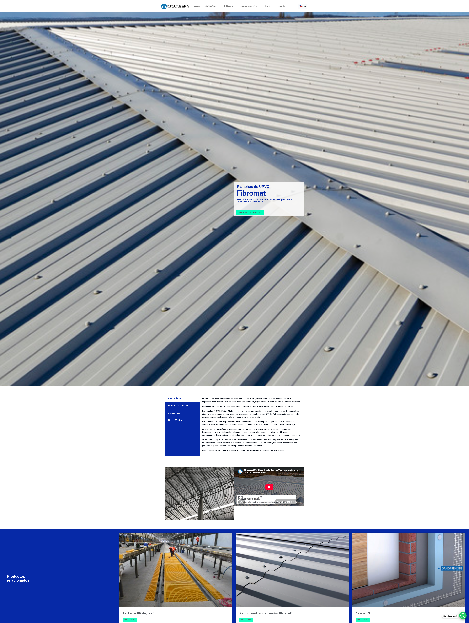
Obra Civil (268, 6)
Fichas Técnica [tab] (175, 420)
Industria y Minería (211, 6)
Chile (304, 6)
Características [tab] (175, 398)
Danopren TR (363, 613)
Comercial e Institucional (249, 6)
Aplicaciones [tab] (174, 413)
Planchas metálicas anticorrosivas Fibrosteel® (266, 613)
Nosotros (196, 6)
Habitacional (228, 6)
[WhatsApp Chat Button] (463, 615)
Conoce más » (129, 620)
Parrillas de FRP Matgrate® (138, 613)
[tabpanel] (252, 425)
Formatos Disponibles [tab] (178, 405)
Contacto (281, 6)
